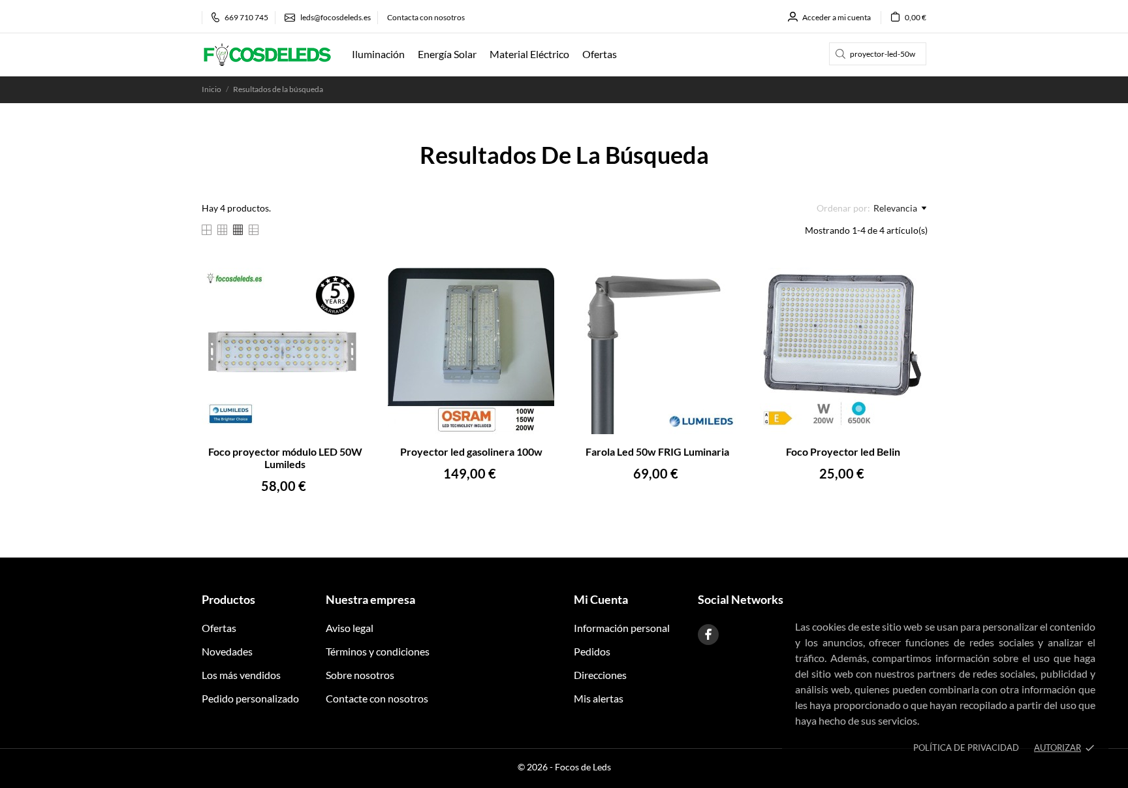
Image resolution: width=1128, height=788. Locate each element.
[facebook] (708, 634)
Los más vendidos (241, 675)
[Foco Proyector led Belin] (908, 285)
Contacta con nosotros (426, 17)
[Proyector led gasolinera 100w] (536, 285)
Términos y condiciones (378, 651)
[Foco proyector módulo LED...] (350, 285)
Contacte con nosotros (377, 698)
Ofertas (219, 628)
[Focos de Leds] (267, 54)
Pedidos (592, 651)
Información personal (622, 628)
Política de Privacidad (966, 747)
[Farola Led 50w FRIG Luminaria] (722, 285)
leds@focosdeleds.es (335, 17)
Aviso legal (349, 628)
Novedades (227, 651)
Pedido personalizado (250, 698)
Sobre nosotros (360, 675)
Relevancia (895, 207)
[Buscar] (840, 54)
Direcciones (600, 675)
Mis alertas (598, 698)
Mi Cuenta (601, 599)
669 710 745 (246, 17)
